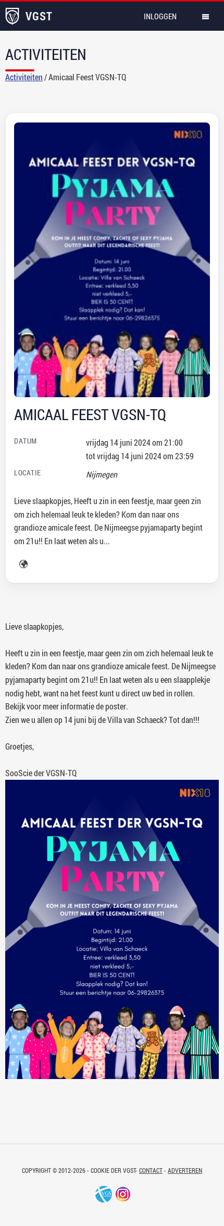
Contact (151, 1170)
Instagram (123, 1194)
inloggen (160, 16)
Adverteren (185, 1170)
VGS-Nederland (103, 1194)
